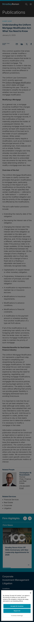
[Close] (31, 593)
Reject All (17, 611)
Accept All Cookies (17, 606)
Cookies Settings (17, 615)
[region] (17, 605)
